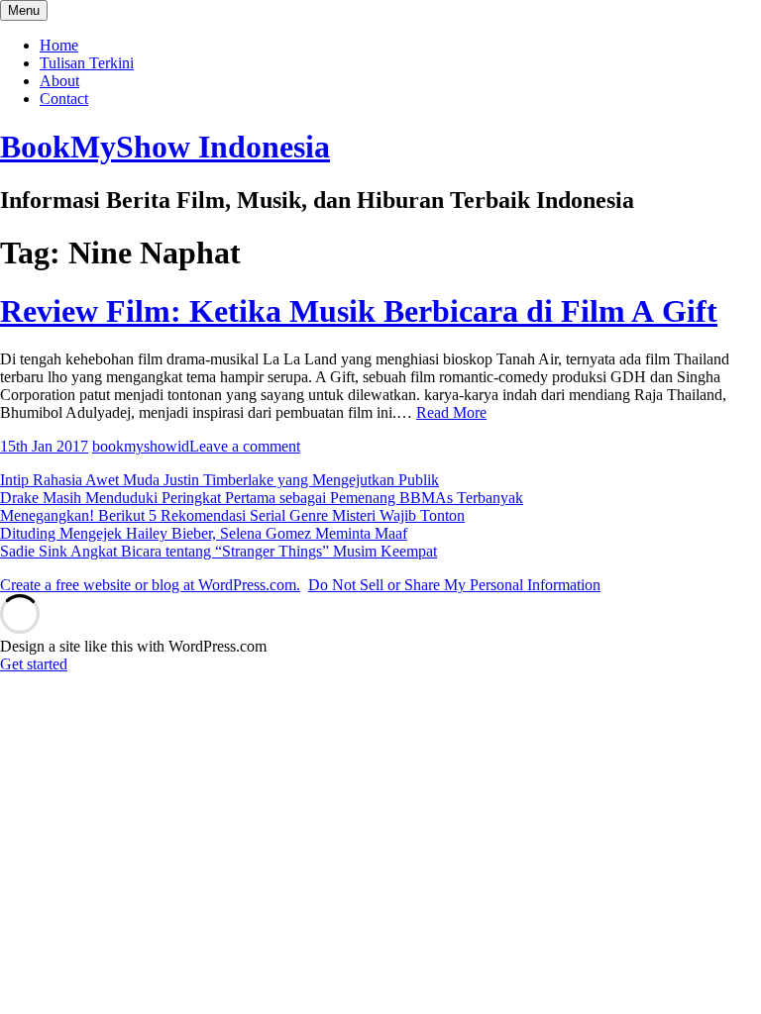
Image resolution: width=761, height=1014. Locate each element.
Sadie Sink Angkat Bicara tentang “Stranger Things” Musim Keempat (218, 551)
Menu (24, 10)
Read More (451, 412)
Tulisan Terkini (87, 62)
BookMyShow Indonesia (165, 146)
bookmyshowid (140, 446)
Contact (64, 98)
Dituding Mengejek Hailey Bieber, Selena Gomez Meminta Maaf (203, 533)
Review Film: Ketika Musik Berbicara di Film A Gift (358, 311)
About (59, 80)
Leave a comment (244, 446)
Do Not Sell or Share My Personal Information (454, 584)
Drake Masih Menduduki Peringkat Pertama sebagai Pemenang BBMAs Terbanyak (261, 497)
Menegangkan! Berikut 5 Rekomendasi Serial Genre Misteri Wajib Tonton (232, 515)
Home (59, 45)
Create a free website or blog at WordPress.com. (150, 584)
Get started (33, 664)
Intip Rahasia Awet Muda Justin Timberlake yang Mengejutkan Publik (219, 479)
